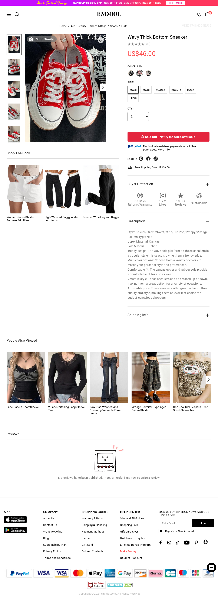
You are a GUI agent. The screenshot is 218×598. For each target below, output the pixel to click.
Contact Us (50, 525)
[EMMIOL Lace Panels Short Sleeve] (26, 377)
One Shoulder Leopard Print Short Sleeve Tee (190, 408)
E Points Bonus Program (135, 544)
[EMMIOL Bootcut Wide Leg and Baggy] (101, 189)
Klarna (86, 538)
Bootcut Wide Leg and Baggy (101, 217)
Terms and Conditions (57, 558)
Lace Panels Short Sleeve (23, 407)
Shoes (114, 26)
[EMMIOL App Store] (15, 522)
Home (63, 26)
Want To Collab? (53, 531)
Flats (124, 26)
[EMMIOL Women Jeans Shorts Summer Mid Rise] (25, 189)
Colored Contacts (92, 551)
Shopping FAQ (129, 525)
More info (164, 149)
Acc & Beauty (78, 26)
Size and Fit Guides (132, 518)
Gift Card (87, 544)
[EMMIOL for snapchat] (205, 542)
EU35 (133, 89)
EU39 (133, 98)
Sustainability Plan (55, 544)
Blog (46, 538)
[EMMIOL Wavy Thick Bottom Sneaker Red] (139, 75)
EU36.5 (161, 89)
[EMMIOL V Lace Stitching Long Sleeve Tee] (67, 377)
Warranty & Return (93, 518)
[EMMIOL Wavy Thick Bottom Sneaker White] (148, 75)
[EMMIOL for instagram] (169, 542)
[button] (208, 380)
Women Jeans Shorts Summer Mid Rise (20, 219)
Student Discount (131, 558)
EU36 (146, 89)
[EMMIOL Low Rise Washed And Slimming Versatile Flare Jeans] (109, 377)
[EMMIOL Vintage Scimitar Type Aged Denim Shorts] (151, 377)
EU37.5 (176, 89)
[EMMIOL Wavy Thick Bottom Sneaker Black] (131, 75)
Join (203, 523)
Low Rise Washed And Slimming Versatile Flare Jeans (105, 410)
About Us (48, 518)
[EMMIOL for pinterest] (196, 542)
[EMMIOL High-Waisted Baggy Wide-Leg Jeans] (63, 189)
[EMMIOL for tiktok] (177, 542)
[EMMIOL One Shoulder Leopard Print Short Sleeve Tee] (192, 377)
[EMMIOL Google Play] (15, 532)
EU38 (190, 89)
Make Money (128, 551)
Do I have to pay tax (132, 538)
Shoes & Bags (98, 26)
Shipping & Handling (94, 525)
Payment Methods (93, 531)
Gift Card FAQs (129, 531)
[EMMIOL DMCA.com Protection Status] (120, 587)
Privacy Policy (52, 551)
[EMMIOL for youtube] (186, 542)
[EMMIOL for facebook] (160, 542)
